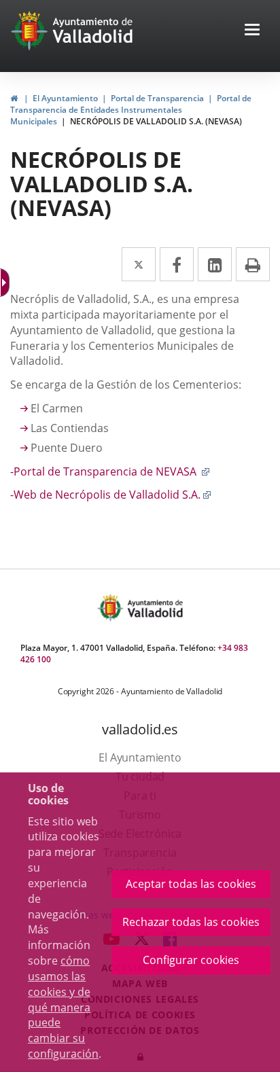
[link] (14, 98)
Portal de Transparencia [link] (157, 98)
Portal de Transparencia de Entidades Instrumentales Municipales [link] (130, 109)
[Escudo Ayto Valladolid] (111, 608)
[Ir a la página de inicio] (31, 30)
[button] (252, 31)
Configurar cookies (191, 959)
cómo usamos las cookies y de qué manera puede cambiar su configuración (63, 1007)
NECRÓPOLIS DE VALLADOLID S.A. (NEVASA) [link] (156, 121)
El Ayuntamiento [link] (65, 98)
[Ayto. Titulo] (154, 608)
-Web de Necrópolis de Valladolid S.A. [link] (110, 494)
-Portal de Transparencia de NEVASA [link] (110, 471)
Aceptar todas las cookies (191, 883)
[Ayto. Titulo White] (93, 30)
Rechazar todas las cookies (191, 921)
